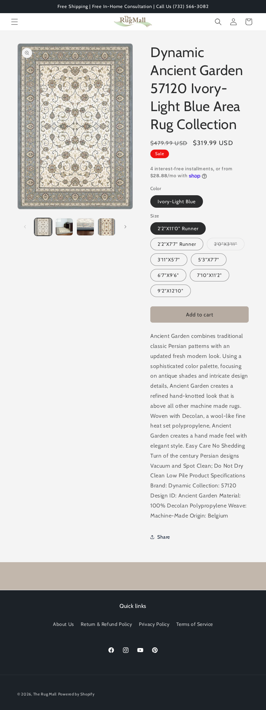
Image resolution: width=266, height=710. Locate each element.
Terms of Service (194, 624)
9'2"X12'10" (171, 291)
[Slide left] (25, 226)
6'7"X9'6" (168, 275)
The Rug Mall (45, 694)
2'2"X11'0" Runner (178, 228)
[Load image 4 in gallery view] (106, 227)
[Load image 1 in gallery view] (43, 227)
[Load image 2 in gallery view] (64, 227)
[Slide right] (125, 226)
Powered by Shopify (76, 694)
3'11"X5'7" (169, 260)
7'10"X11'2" (209, 275)
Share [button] (163, 537)
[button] (14, 21)
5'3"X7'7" (208, 260)
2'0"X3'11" (229, 245)
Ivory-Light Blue (177, 201)
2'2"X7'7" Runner (177, 244)
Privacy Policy (154, 624)
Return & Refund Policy (106, 624)
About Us (63, 624)
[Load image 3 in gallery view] (85, 227)
